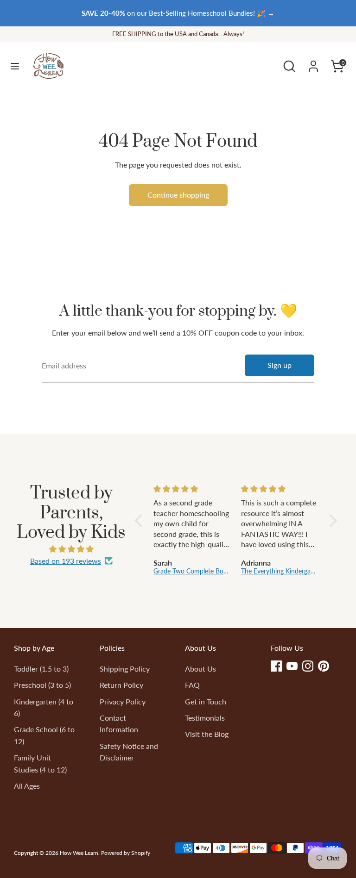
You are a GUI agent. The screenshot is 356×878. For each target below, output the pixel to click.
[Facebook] (276, 666)
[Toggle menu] (15, 65)
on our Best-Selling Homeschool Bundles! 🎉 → (178, 13)
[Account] (313, 62)
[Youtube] (292, 666)
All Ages (27, 785)
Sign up (279, 365)
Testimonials (205, 717)
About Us (200, 668)
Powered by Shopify (125, 852)
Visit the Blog (207, 733)
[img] (71, 549)
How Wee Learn (79, 852)
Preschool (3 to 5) (42, 684)
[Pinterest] (323, 666)
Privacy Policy (123, 701)
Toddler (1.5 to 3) (41, 668)
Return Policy (121, 684)
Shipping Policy (125, 668)
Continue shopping (178, 194)
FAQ (192, 684)
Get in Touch (205, 701)
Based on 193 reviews (65, 560)
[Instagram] (307, 666)
